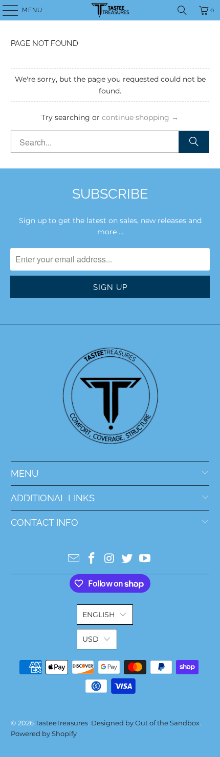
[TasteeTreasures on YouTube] (145, 559)
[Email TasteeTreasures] (74, 559)
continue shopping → (140, 117)
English (98, 614)
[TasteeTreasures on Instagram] (109, 559)
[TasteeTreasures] (110, 10)
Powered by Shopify (44, 733)
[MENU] (5, 10)
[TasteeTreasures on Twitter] (127, 559)
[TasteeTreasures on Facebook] (91, 559)
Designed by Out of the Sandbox (145, 723)
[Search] (182, 10)
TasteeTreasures (61, 723)
